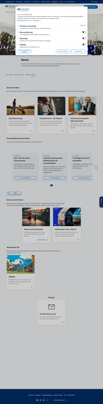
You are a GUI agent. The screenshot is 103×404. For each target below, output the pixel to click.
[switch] (84, 32)
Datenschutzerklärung (23, 20)
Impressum (36, 20)
